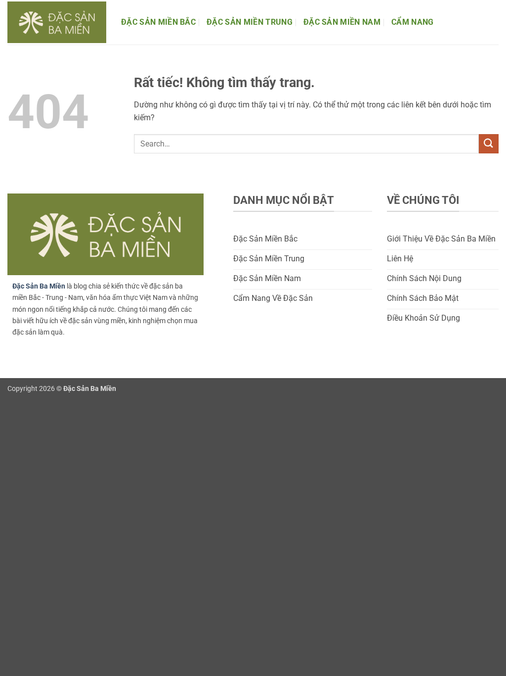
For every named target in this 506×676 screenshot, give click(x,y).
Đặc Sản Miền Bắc (158, 22)
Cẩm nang (412, 22)
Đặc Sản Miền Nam (341, 22)
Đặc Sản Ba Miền (38, 286)
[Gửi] (489, 143)
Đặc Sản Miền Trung (250, 22)
